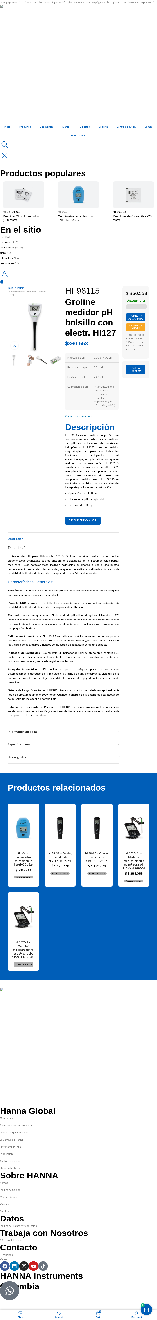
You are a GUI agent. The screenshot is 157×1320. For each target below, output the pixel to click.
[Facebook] (5, 1266)
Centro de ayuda (126, 127)
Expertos (85, 127)
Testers (21, 288)
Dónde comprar (78, 135)
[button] (23, 877)
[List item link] (78, 1118)
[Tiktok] (43, 1266)
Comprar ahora (135, 327)
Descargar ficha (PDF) (83, 520)
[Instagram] (24, 1266)
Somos (149, 127)
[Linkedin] (14, 1266)
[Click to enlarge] (14, 345)
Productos (25, 127)
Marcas (66, 127)
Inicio (7, 127)
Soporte (103, 127)
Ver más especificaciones (79, 416)
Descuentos (47, 127)
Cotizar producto (23, 964)
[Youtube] (33, 1266)
